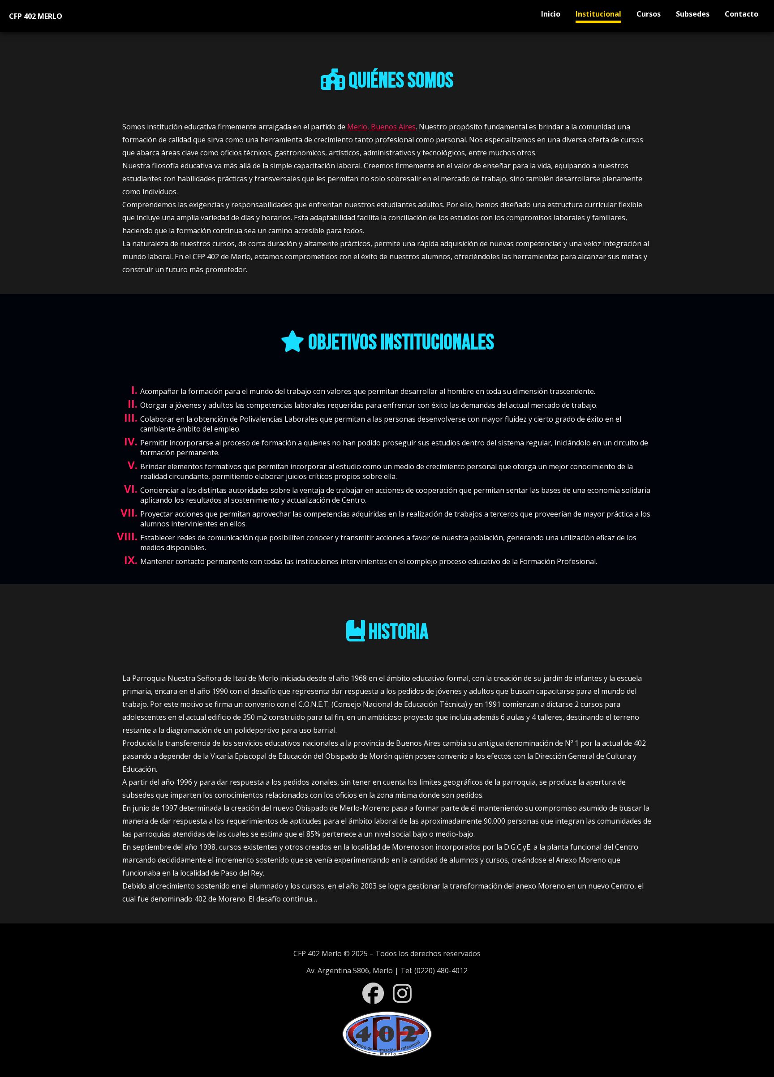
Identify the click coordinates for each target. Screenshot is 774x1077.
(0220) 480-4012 (441, 970)
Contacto (741, 14)
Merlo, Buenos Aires (381, 127)
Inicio (550, 14)
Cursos (648, 14)
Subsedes (693, 14)
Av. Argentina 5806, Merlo (349, 970)
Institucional (598, 14)
